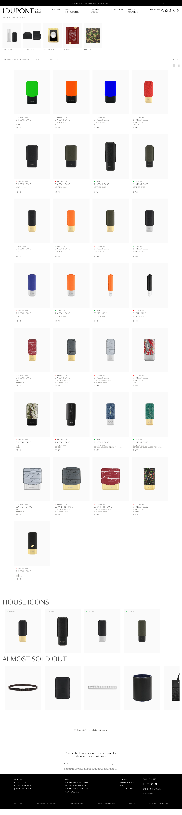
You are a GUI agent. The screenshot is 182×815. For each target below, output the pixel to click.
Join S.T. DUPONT (22, 789)
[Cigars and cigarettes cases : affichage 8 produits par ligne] (179, 66)
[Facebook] (144, 784)
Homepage (6, 59)
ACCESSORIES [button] (116, 10)
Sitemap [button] (132, 803)
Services (68, 779)
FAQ (122, 786)
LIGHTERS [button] (55, 10)
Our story (20, 783)
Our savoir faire (23, 786)
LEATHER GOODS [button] (95, 11)
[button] (162, 10)
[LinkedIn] (152, 784)
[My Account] (170, 10)
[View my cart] (166, 10)
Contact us (126, 789)
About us (18, 779)
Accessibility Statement (106, 803)
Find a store (127, 783)
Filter (176, 59)
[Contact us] (174, 10)
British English (153, 789)
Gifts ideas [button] (38, 11)
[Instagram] (148, 784)
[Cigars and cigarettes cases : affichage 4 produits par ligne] (174, 66)
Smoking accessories (23, 59)
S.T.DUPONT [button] (154, 10)
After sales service (75, 786)
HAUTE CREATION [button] (133, 11)
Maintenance (72, 792)
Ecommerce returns (76, 783)
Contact (123, 779)
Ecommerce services (76, 789)
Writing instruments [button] (72, 11)
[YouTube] (156, 784)
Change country (148, 793)
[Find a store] (178, 10)
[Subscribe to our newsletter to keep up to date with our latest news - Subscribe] (114, 763)
